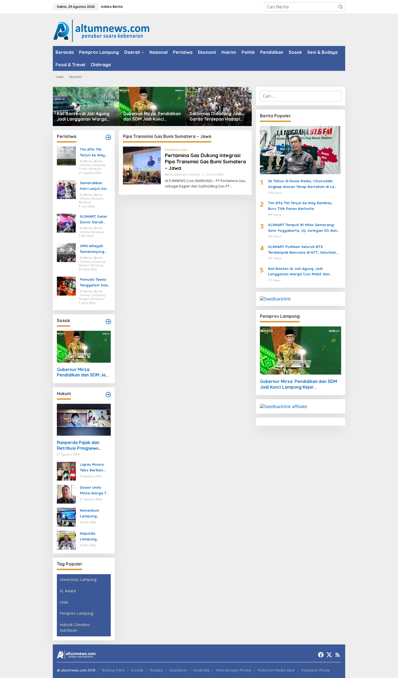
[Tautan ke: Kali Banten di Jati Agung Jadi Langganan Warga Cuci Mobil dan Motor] (86, 106)
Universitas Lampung (78, 579)
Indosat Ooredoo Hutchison (75, 627)
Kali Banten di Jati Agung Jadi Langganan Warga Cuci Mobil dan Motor (83, 116)
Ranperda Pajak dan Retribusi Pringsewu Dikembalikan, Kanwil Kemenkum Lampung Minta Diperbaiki (79, 445)
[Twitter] (329, 654)
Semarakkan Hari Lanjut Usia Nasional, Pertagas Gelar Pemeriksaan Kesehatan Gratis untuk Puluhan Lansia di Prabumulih (94, 186)
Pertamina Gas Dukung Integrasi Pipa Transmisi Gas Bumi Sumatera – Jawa (205, 161)
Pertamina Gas (176, 149)
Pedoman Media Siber (276, 670)
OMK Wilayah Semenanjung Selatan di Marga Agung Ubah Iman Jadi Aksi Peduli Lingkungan (94, 249)
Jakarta (194, 174)
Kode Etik (202, 670)
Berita (169, 174)
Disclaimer (178, 670)
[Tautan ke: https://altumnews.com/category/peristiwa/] (108, 137)
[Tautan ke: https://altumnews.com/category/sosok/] (108, 321)
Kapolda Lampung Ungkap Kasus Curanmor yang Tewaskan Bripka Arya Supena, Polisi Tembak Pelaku (95, 536)
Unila (64, 602)
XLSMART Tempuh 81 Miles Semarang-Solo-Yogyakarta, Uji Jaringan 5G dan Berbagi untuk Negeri (302, 228)
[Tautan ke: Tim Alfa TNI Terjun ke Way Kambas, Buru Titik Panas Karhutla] (66, 156)
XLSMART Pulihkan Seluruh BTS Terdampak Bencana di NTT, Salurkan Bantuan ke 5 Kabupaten (302, 249)
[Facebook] (320, 654)
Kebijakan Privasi (316, 670)
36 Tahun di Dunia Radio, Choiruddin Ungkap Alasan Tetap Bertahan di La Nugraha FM (301, 184)
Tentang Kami (113, 670)
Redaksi (156, 670)
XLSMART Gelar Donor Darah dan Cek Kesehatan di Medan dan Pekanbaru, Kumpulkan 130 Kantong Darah (93, 219)
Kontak (137, 670)
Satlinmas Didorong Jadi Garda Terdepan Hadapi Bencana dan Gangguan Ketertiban (216, 116)
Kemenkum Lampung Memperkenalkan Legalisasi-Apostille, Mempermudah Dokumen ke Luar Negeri (94, 513)
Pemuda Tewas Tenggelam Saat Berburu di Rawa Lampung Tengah (95, 282)
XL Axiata (68, 590)
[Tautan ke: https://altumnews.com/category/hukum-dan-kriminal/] (108, 394)
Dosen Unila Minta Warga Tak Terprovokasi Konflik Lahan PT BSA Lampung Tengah (95, 490)
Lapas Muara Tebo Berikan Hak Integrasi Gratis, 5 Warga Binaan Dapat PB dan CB (95, 467)
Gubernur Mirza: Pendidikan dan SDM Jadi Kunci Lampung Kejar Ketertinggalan (152, 116)
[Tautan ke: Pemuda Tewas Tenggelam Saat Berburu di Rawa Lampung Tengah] (66, 286)
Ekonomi (181, 174)
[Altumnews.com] (101, 30)
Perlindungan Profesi (233, 670)
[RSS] (337, 654)
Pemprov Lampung (76, 613)
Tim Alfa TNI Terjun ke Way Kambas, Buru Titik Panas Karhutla (92, 152)
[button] (340, 6)
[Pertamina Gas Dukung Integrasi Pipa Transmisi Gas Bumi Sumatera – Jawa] (231, 186)
